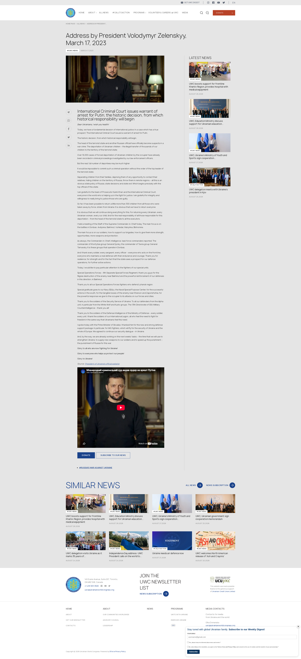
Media (185, 12)
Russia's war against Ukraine (96, 467)
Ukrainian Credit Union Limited (223, 591)
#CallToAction (121, 12)
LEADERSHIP (108, 626)
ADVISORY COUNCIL (111, 620)
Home (81, 12)
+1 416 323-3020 (92, 586)
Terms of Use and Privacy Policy (226, 647)
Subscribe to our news (113, 455)
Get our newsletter (75, 620)
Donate (219, 13)
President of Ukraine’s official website (102, 364)
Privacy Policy (120, 651)
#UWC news (72, 50)
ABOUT (91, 12)
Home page (70, 24)
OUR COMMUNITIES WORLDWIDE (116, 614)
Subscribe (193, 652)
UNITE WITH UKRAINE (179, 614)
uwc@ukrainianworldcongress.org (99, 590)
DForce (112, 651)
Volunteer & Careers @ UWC (163, 12)
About (69, 614)
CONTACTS (70, 626)
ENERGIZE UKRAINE (178, 620)
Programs (139, 12)
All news (104, 12)
